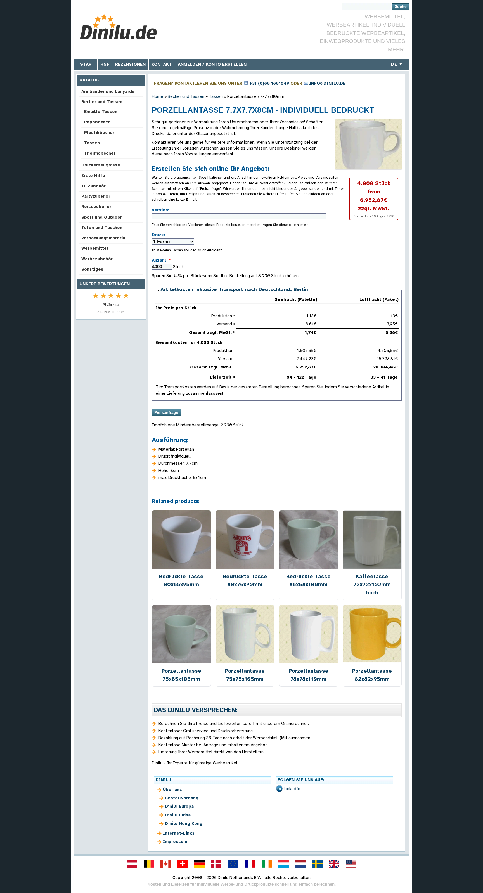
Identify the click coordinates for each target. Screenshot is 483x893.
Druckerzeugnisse (100, 164)
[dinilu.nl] (300, 864)
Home (157, 96)
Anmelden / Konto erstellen (212, 64)
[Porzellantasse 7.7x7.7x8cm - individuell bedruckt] (368, 144)
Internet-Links (179, 833)
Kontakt (161, 64)
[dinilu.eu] (233, 864)
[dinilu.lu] (284, 864)
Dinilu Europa (179, 806)
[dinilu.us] (351, 864)
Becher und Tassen (101, 101)
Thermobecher (99, 153)
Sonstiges (92, 269)
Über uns (172, 789)
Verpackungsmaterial (104, 237)
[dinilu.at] (132, 864)
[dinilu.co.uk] (334, 864)
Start (87, 64)
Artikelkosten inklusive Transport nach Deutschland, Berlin (234, 289)
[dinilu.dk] (216, 864)
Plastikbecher (99, 132)
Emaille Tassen (100, 111)
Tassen (92, 142)
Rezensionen (130, 64)
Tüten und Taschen (101, 227)
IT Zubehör (93, 185)
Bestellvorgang (181, 797)
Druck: (158, 234)
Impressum (175, 841)
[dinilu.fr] (250, 864)
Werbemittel (94, 248)
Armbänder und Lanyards (107, 91)
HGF (104, 64)
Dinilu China (178, 815)
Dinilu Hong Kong (183, 823)
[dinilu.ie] (266, 864)
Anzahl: (161, 260)
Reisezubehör (96, 206)
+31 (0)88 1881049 (269, 83)
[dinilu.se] (317, 864)
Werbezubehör (97, 258)
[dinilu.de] (199, 864)
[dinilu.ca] (166, 864)
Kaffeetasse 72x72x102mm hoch (372, 584)
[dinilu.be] (149, 864)
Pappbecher (97, 121)
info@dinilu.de (327, 83)
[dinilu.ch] (182, 864)
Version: (160, 209)
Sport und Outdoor (101, 217)
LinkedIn (292, 788)
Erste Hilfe (93, 175)
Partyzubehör (95, 196)
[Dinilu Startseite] (119, 27)
